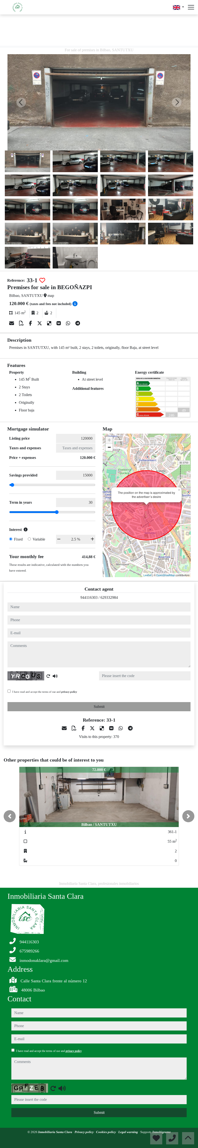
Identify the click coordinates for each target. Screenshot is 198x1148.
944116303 (89, 597)
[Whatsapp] (68, 323)
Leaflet (147, 575)
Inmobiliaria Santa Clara (55, 1132)
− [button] (109, 447)
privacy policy (69, 691)
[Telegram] (77, 323)
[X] (40, 323)
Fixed (18, 539)
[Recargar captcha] (48, 676)
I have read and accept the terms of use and (44, 691)
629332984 (109, 597)
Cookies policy (106, 1132)
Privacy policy (84, 1132)
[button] (10, 816)
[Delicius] (50, 323)
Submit (99, 706)
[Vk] (59, 323)
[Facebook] (31, 323)
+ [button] (109, 440)
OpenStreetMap (165, 575)
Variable (39, 539)
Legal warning (128, 1132)
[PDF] (22, 323)
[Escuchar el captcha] (55, 676)
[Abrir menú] (191, 7)
